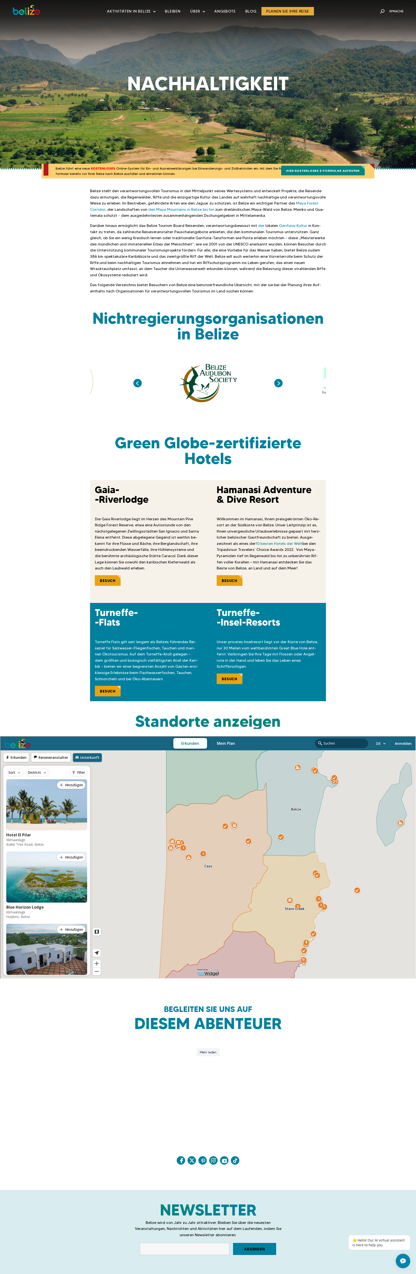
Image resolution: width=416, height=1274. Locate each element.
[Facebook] (181, 1160)
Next (278, 383)
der (261, 225)
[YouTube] (224, 1160)
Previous (137, 383)
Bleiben (173, 11)
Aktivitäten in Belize (131, 12)
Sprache (396, 11)
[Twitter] (192, 1160)
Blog (251, 11)
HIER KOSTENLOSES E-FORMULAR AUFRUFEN (323, 170)
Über (197, 12)
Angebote (224, 11)
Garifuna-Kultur (293, 225)
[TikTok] (235, 1160)
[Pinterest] (202, 1160)
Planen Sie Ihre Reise (287, 11)
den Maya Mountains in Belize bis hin (181, 209)
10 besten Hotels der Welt (279, 543)
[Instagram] (213, 1160)
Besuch (108, 580)
